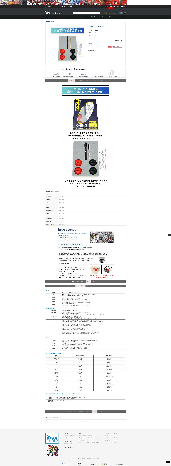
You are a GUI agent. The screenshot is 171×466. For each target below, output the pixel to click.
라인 (62, 17)
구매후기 (94, 80)
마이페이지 (70, 6)
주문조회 (118, 6)
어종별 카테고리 (50, 6)
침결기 (52, 21)
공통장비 (115, 17)
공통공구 (48, 21)
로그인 (107, 6)
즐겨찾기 (122, 6)
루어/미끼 (55, 17)
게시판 (57, 6)
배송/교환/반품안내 (80, 80)
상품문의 (100, 80)
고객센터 (63, 6)
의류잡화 (122, 17)
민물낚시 (75, 17)
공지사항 (115, 435)
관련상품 (88, 80)
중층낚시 (82, 17)
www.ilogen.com (74, 305)
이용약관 (106, 437)
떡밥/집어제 (48, 17)
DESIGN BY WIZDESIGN (96, 458)
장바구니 (114, 6)
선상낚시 (95, 17)
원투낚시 (109, 17)
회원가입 (110, 6)
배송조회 (115, 442)
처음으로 (106, 435)
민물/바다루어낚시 (89, 17)
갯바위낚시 (102, 17)
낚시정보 (115, 440)
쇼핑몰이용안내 (107, 440)
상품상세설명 (71, 80)
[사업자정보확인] (96, 442)
